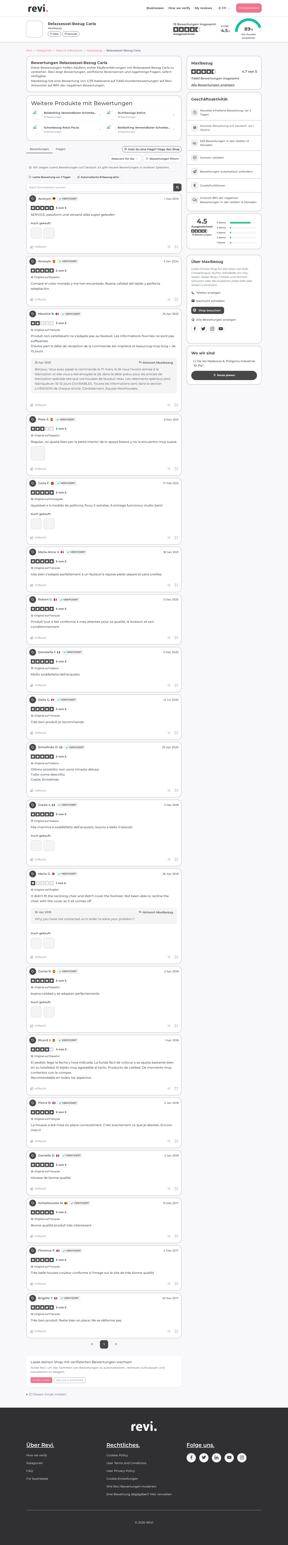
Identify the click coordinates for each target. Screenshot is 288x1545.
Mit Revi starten (41, 1380)
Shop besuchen (210, 310)
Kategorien (44, 50)
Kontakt (72, 33)
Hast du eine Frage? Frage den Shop (154, 149)
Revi (29, 50)
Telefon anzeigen (208, 292)
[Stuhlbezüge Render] (49, 233)
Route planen (226, 375)
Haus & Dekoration (69, 50)
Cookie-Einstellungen (122, 1479)
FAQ (29, 1471)
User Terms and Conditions (126, 1463)
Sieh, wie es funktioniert (69, 1380)
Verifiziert (69, 198)
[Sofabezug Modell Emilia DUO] (36, 845)
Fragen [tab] (61, 149)
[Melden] (176, 247)
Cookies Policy (117, 1455)
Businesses (155, 8)
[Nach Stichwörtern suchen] (177, 187)
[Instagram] (212, 329)
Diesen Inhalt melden (49, 1394)
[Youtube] (221, 329)
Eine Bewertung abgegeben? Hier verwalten (139, 1494)
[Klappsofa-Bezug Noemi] (36, 524)
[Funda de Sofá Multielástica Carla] (49, 943)
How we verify (179, 8)
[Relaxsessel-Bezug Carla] (36, 233)
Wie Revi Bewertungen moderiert (131, 1486)
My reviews (203, 8)
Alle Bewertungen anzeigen (213, 85)
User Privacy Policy (120, 1471)
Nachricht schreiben (210, 301)
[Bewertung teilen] (169, 247)
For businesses (249, 7)
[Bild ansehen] (38, 453)
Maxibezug (94, 50)
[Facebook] (194, 329)
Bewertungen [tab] (39, 149)
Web (55, 33)
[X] (203, 329)
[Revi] (38, 8)
